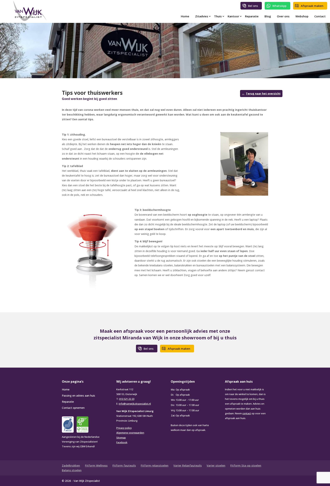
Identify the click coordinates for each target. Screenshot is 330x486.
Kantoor (233, 16)
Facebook (121, 442)
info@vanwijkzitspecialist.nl (135, 403)
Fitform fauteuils (124, 465)
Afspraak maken (312, 6)
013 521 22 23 (126, 399)
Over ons (283, 16)
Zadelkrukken (71, 465)
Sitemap (121, 437)
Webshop (301, 16)
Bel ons (253, 6)
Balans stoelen (72, 470)
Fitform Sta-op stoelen (245, 465)
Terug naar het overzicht (263, 93)
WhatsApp (279, 6)
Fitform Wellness (96, 465)
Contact (320, 16)
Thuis (218, 16)
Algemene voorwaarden (130, 432)
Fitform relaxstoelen (154, 465)
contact (246, 413)
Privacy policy (124, 428)
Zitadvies (201, 16)
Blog (267, 16)
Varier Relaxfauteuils (187, 465)
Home (185, 16)
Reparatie (252, 16)
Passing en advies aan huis (78, 395)
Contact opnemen (73, 408)
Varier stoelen (216, 465)
